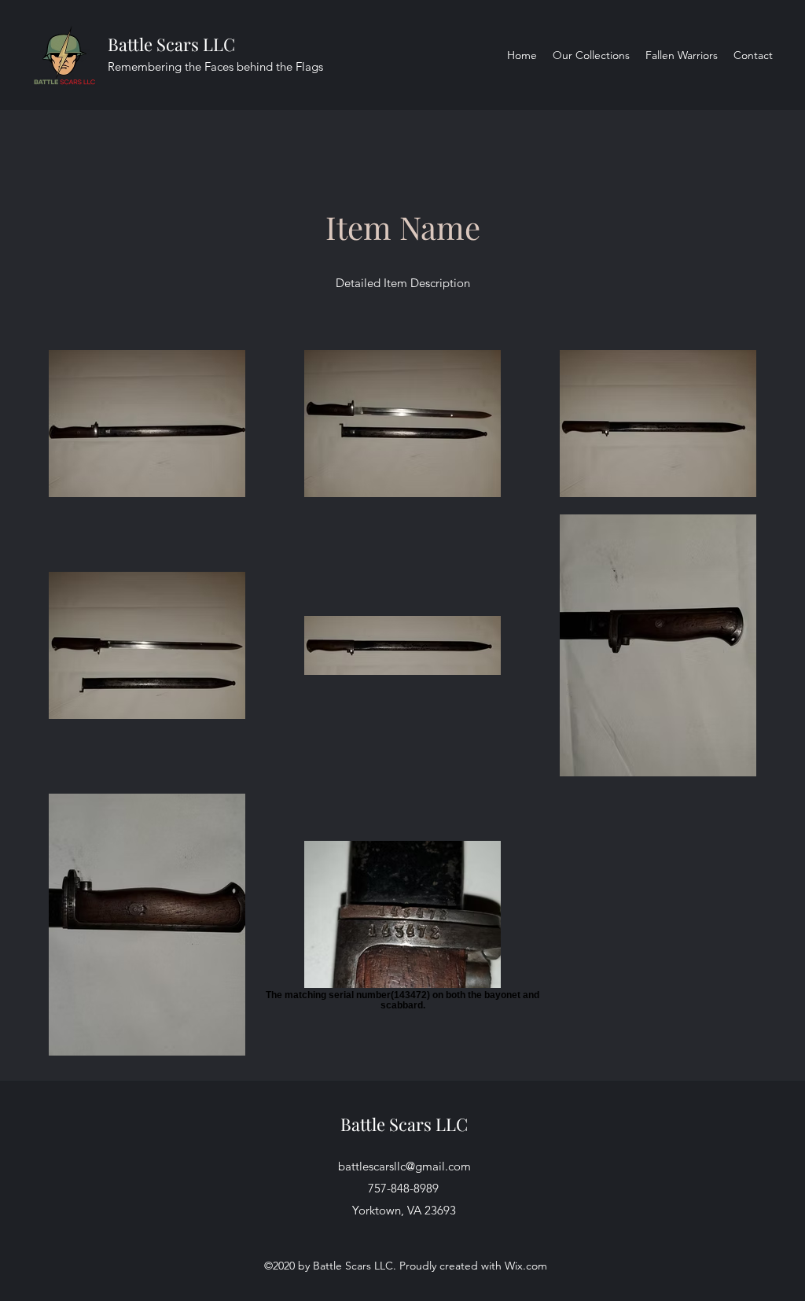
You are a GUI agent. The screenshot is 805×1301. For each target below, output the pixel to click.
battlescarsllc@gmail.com (404, 1166)
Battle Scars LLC (171, 44)
